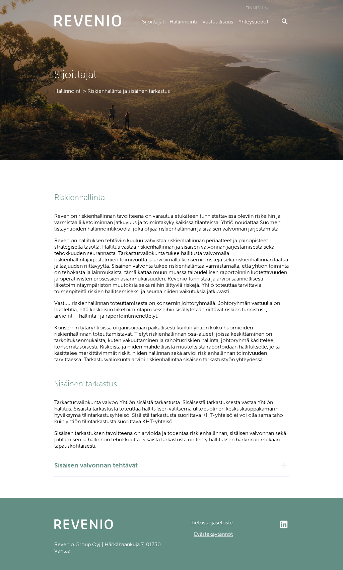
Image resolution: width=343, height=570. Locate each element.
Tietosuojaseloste (212, 522)
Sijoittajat (153, 21)
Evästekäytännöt (213, 534)
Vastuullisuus (217, 21)
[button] (171, 465)
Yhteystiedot (253, 21)
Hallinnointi (183, 21)
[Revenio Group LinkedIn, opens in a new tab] (261, 525)
